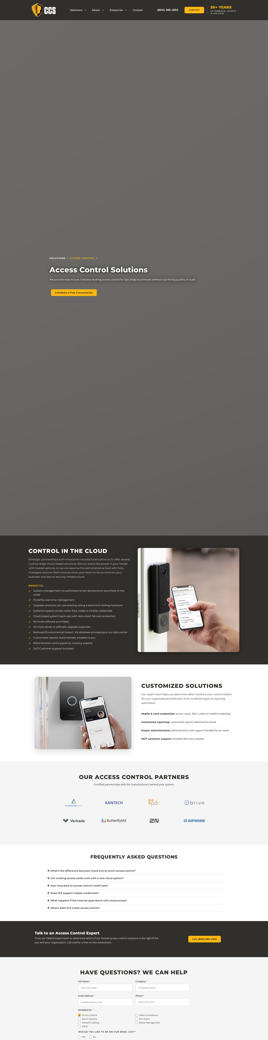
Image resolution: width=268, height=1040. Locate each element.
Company (141, 981)
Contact (138, 10)
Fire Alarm (144, 1019)
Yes (83, 1037)
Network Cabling (90, 1022)
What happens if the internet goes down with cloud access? (88, 900)
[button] (134, 871)
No (94, 1037)
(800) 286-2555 (167, 9)
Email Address (86, 996)
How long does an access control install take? (79, 885)
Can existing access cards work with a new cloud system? (87, 878)
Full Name (84, 981)
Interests (85, 1010)
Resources (116, 10)
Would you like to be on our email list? (107, 1032)
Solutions (76, 10)
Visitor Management (149, 1022)
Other (85, 1026)
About (96, 10)
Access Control (82, 258)
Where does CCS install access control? (75, 907)
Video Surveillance (148, 1015)
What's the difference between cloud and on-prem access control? (93, 870)
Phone (140, 996)
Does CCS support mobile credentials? (74, 893)
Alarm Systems (89, 1019)
